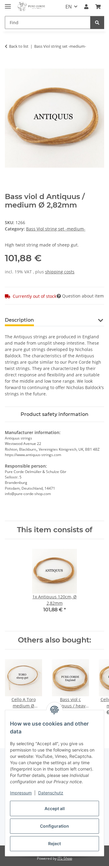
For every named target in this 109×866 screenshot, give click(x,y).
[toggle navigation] (8, 4)
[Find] (97, 22)
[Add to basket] (10, 65)
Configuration (54, 826)
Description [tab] (19, 320)
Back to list (18, 46)
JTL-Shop (65, 858)
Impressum (21, 792)
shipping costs (59, 272)
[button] (86, 7)
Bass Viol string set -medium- (55, 229)
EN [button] (68, 6)
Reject (54, 843)
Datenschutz (50, 792)
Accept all (55, 808)
